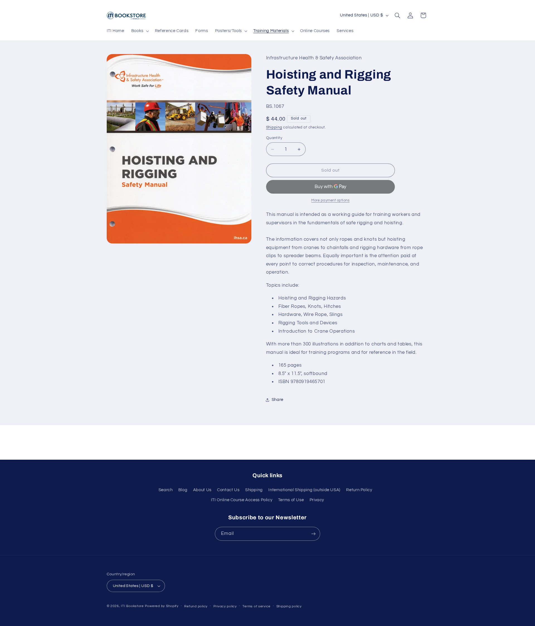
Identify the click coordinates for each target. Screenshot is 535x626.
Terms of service (256, 606)
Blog (183, 490)
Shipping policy (289, 606)
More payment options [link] (330, 201)
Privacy (317, 500)
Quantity (274, 138)
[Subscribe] (313, 533)
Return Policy (359, 490)
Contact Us (228, 490)
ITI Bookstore (132, 606)
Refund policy (196, 606)
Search (166, 490)
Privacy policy (225, 606)
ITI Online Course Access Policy (242, 500)
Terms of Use (291, 500)
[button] (139, 31)
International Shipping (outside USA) (304, 490)
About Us (202, 490)
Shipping (274, 127)
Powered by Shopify (162, 606)
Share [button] (277, 400)
